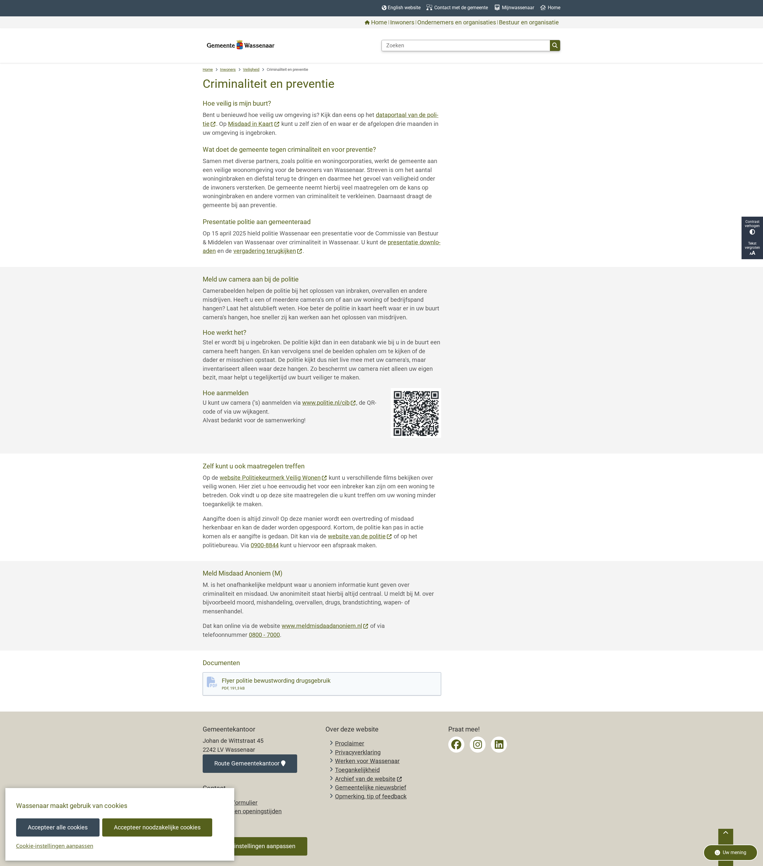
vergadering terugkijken (264, 251)
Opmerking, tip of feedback (371, 796)
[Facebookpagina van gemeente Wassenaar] (456, 745)
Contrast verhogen (752, 224)
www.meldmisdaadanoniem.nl (322, 626)
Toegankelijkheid (357, 770)
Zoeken (555, 45)
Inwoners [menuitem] (402, 22)
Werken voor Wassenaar (367, 761)
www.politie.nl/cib (326, 402)
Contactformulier (235, 802)
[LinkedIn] (499, 745)
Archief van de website (365, 779)
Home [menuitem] (379, 22)
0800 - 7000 (264, 634)
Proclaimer (349, 743)
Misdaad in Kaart (250, 124)
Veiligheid (251, 69)
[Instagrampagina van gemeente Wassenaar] (478, 745)
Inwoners (228, 69)
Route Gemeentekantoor (247, 763)
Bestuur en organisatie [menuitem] (529, 22)
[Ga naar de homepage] (241, 45)
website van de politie (357, 536)
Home (208, 69)
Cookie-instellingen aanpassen (54, 845)
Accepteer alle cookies (58, 827)
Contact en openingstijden (247, 811)
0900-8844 (265, 545)
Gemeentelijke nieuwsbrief (370, 787)
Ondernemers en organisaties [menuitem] (456, 22)
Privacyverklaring (358, 752)
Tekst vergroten (752, 245)
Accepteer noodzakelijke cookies (157, 827)
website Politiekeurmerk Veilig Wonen (270, 477)
